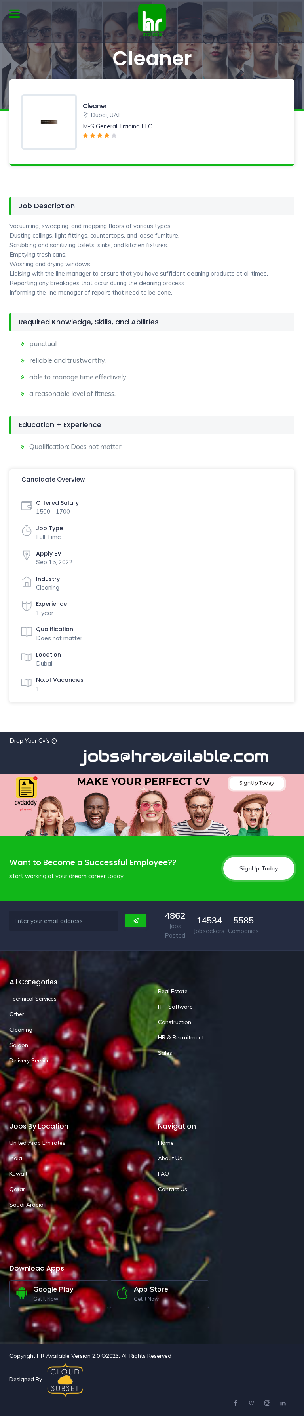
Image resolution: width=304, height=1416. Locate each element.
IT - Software (175, 1006)
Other (17, 1014)
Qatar (17, 1189)
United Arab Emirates (37, 1142)
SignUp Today (258, 868)
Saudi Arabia (27, 1204)
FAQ (163, 1173)
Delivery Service (30, 1060)
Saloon (19, 1045)
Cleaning (21, 1029)
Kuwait (18, 1173)
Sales (165, 1052)
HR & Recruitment (181, 1037)
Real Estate (173, 991)
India (16, 1158)
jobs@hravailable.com (150, 756)
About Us (170, 1158)
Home (166, 1142)
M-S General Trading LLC (117, 126)
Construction (174, 1022)
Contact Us (172, 1189)
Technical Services (33, 998)
